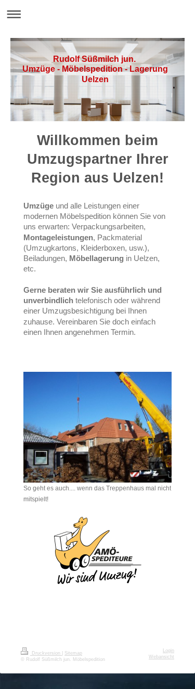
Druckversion (46, 653)
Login (168, 650)
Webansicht (161, 656)
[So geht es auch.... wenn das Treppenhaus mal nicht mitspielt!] (97, 427)
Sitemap (73, 653)
